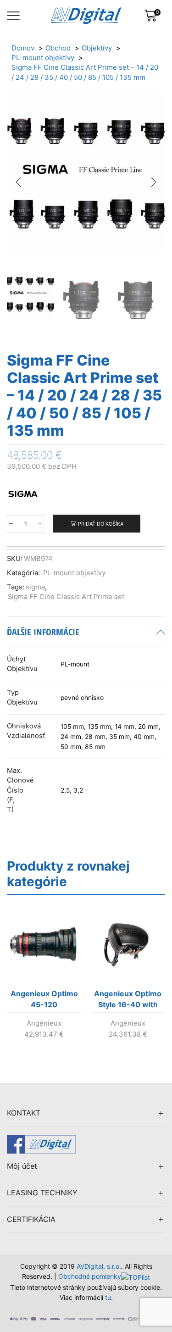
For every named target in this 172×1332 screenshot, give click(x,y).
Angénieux (44, 1023)
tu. (109, 1297)
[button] (18, 182)
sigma (35, 587)
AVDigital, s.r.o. (99, 1266)
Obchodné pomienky (89, 1276)
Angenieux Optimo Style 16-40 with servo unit (127, 1001)
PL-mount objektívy (74, 573)
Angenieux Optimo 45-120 (44, 999)
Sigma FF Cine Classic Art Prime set (66, 597)
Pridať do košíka (100, 524)
